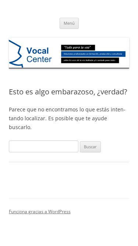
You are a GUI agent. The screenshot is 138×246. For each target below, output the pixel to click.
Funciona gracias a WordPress (40, 211)
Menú (69, 23)
